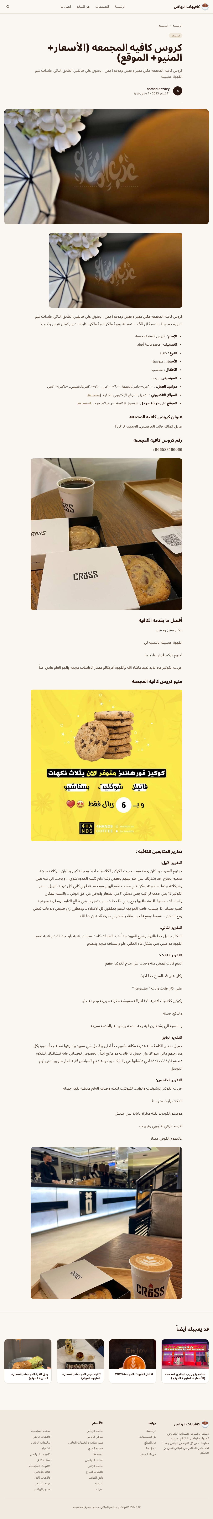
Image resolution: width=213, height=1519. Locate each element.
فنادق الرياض (42, 1471)
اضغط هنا (84, 403)
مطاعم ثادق (43, 1460)
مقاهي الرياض (95, 1436)
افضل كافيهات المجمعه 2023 (134, 1374)
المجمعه (163, 25)
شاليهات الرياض (40, 1442)
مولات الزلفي (42, 1483)
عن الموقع (83, 7)
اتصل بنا (66, 7)
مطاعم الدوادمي (94, 1460)
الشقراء (46, 1448)
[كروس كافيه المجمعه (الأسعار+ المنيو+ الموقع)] (106, 270)
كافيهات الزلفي (41, 1436)
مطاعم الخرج (95, 1448)
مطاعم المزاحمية (40, 1430)
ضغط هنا (93, 395)
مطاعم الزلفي (95, 1466)
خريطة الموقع (148, 1454)
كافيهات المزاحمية (39, 1466)
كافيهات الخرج (94, 1471)
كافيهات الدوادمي (40, 1454)
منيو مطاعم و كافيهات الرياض (85, 1442)
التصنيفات (102, 7)
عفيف (99, 1489)
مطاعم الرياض (95, 1430)
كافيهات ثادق (42, 1477)
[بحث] (8, 6)
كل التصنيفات (147, 1436)
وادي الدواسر (95, 1477)
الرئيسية (120, 7)
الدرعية (99, 1483)
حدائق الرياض (42, 1489)
